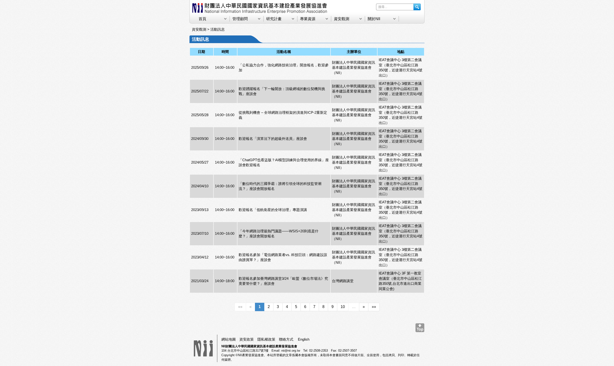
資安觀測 (341, 19)
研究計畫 (274, 19)
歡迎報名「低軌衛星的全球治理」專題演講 (273, 210)
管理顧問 (240, 19)
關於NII (374, 19)
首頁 (202, 19)
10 (343, 307)
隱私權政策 (266, 339)
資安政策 (246, 339)
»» (374, 307)
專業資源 (307, 19)
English (303, 339)
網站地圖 (228, 339)
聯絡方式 (286, 339)
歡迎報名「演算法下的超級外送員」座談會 (273, 139)
